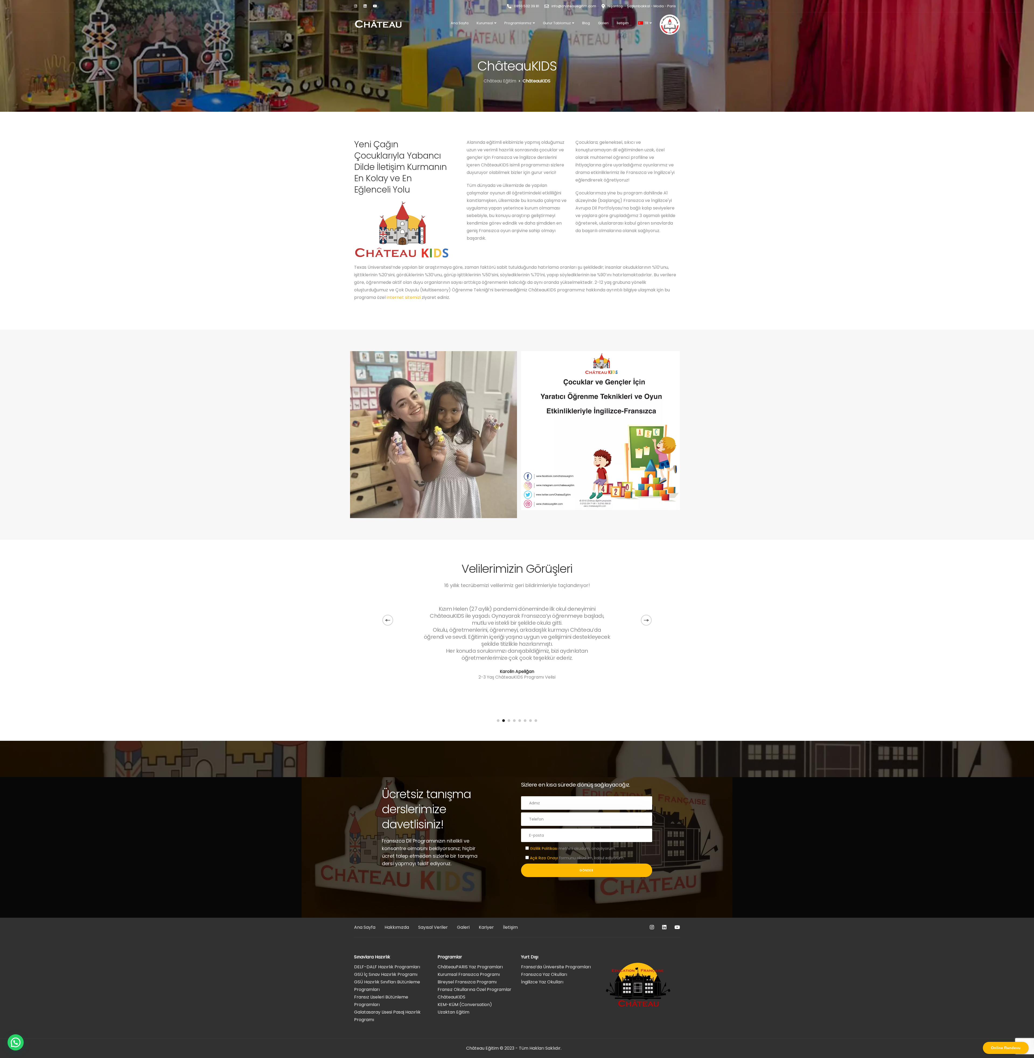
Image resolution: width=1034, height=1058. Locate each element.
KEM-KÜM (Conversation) (465, 1004)
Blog (586, 23)
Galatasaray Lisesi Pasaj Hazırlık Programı (387, 1016)
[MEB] (670, 24)
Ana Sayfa (460, 23)
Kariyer (486, 927)
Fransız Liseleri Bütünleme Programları (381, 1001)
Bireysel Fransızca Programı (467, 982)
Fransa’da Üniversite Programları (556, 967)
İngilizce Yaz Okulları (542, 982)
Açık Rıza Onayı (544, 858)
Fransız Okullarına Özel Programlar (474, 989)
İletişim (623, 23)
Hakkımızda (397, 927)
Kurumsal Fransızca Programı (469, 974)
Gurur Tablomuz (557, 23)
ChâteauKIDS (451, 997)
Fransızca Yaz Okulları (544, 974)
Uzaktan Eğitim (453, 1012)
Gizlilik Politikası (544, 848)
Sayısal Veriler (433, 927)
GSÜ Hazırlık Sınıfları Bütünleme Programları (387, 986)
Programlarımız (518, 23)
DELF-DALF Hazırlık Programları (387, 967)
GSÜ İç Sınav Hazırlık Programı (385, 974)
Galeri (603, 23)
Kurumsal (485, 23)
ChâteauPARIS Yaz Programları (470, 967)
